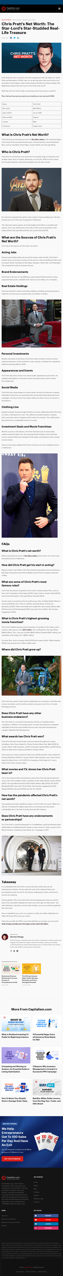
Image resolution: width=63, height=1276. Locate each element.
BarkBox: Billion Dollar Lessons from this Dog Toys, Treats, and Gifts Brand (47, 1101)
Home (36, 1182)
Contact (4, 1225)
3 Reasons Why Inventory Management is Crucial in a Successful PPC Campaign (45, 1069)
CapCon (36, 1195)
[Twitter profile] (14, 951)
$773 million (27, 630)
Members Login (38, 1198)
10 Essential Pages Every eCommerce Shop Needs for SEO (44, 1037)
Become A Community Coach (11, 1222)
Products (36, 1192)
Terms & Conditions (31, 1271)
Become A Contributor (9, 1219)
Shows (36, 1185)
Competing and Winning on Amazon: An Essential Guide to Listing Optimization (15, 1069)
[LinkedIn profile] (17, 951)
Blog (35, 1189)
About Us (4, 1215)
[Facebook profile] (11, 951)
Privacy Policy (20, 1271)
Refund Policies (42, 1271)
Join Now (37, 1202)
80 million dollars (38, 139)
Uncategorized (6, 19)
